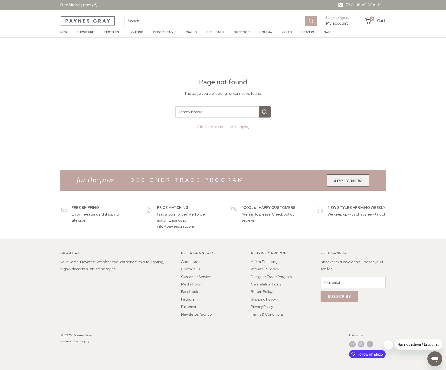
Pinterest (188, 306)
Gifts (287, 32)
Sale (328, 32)
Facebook (189, 291)
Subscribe (339, 296)
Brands (308, 32)
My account (337, 23)
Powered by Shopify (74, 341)
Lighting (136, 32)
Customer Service (196, 276)
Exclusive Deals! (363, 5)
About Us (189, 261)
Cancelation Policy (266, 284)
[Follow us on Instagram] (361, 344)
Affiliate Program (265, 269)
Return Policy (261, 291)
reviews (248, 220)
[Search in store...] (265, 112)
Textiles (111, 32)
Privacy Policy (262, 306)
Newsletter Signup (196, 314)
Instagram (189, 299)
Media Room (191, 284)
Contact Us (190, 269)
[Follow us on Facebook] (370, 344)
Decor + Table (165, 32)
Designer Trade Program (271, 276)
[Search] (311, 21)
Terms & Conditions (267, 314)
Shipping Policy (263, 299)
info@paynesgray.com (175, 226)
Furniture (85, 32)
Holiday (265, 32)
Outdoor (241, 32)
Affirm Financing (264, 261)
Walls (191, 32)
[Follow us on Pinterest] (352, 344)
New (63, 32)
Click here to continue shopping (223, 126)
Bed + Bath (215, 32)
